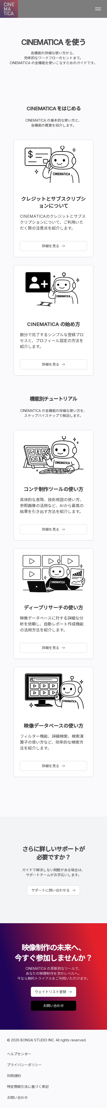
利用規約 (14, 1076)
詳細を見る (50, 246)
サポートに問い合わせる (50, 890)
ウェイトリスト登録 (50, 992)
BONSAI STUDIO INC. (37, 1040)
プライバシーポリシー (24, 1065)
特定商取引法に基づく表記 (28, 1086)
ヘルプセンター (19, 1054)
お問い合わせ (53, 1005)
